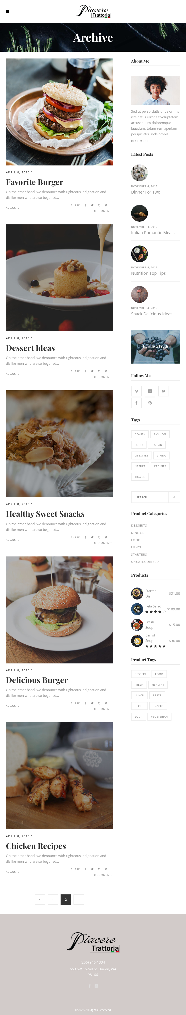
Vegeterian (159, 716)
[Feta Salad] (137, 609)
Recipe (139, 706)
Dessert (141, 674)
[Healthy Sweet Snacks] (59, 393)
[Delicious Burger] (59, 559)
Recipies (160, 466)
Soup (138, 716)
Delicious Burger (37, 679)
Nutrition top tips (148, 273)
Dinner (137, 533)
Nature (140, 466)
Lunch (137, 547)
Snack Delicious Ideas (151, 313)
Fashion (160, 434)
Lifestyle (141, 455)
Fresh (139, 684)
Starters (139, 554)
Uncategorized (145, 562)
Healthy (158, 684)
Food (139, 445)
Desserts (139, 525)
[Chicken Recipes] (59, 725)
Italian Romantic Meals (153, 232)
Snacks (158, 706)
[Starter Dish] (137, 594)
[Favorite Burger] (59, 61)
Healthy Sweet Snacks (45, 513)
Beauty (140, 434)
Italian (157, 445)
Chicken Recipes (36, 845)
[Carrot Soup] (137, 641)
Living (161, 455)
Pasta (157, 695)
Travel (140, 476)
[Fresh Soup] (137, 625)
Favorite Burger (34, 181)
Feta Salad (153, 606)
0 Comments (103, 211)
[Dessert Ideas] (59, 227)
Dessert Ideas (30, 347)
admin (15, 208)
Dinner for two (145, 192)
